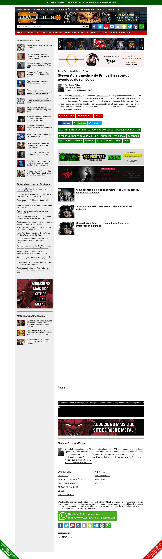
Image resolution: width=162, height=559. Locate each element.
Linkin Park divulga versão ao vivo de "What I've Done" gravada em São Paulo (33, 234)
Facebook (133, 136)
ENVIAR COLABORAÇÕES (59, 9)
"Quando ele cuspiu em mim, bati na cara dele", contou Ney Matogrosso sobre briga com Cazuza (39, 323)
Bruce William (75, 85)
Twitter (77, 141)
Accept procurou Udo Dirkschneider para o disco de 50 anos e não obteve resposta (39, 92)
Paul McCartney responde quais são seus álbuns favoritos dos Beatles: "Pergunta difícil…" (32, 240)
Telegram (119, 136)
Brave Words (75, 88)
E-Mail (117, 141)
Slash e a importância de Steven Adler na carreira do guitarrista (104, 207)
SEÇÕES (97, 33)
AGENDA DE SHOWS (52, 33)
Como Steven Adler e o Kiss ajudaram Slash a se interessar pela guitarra (102, 224)
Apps (126, 141)
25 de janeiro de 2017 (83, 90)
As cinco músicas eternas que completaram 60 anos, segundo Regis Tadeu (39, 109)
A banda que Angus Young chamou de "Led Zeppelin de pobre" (38, 74)
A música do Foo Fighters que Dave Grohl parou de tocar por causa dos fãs (33, 201)
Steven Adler (63, 71)
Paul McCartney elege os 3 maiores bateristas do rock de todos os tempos (38, 56)
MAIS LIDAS (100, 479)
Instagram (65, 141)
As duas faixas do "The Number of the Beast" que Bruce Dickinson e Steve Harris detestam (40, 173)
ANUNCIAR (39, 9)
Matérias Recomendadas (31, 316)
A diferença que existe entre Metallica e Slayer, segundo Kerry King (39, 127)
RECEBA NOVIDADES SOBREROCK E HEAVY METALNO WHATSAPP (8, 550)
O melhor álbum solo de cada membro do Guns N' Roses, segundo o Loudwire (107, 191)
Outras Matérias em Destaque (34, 184)
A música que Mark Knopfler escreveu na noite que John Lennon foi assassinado (34, 223)
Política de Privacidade (87, 508)
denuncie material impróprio (118, 506)
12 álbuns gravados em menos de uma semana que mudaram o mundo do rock (32, 252)
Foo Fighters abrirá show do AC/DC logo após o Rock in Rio (38, 82)
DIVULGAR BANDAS (84, 9)
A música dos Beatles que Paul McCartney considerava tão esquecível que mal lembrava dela (34, 270)
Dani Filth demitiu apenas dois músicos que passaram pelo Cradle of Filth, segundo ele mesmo (38, 164)
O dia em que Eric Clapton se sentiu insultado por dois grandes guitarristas (34, 263)
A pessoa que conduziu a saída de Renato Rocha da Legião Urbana (39, 341)
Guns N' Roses (75, 71)
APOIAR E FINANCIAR (68, 487)
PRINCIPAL (100, 472)
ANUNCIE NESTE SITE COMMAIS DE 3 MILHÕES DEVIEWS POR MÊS (153, 550)
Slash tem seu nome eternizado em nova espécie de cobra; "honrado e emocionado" (39, 118)
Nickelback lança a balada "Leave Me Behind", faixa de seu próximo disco (34, 228)
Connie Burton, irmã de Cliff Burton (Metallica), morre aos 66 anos (39, 101)
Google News (104, 141)
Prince (85, 71)
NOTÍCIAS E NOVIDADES (28, 33)
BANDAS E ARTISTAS (120, 33)
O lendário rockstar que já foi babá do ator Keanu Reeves (38, 153)
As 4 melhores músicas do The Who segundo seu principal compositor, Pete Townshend (34, 247)
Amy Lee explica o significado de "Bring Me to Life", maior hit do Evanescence (34, 195)
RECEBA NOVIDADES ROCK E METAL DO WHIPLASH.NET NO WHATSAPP (81, 2)
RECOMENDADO (102, 476)
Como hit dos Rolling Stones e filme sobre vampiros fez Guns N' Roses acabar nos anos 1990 (39, 332)
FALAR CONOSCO (116, 9)
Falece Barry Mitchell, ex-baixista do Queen (39, 46)
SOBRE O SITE (23, 9)
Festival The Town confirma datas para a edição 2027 (39, 135)
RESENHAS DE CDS (74, 33)
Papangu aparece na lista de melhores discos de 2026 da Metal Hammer (38, 145)
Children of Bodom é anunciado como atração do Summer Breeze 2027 (39, 65)
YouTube (89, 141)
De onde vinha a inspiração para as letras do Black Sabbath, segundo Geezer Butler (34, 258)
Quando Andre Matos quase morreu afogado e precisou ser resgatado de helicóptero (34, 217)
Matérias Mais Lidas (28, 40)
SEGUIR (100, 9)
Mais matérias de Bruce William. (78, 463)
